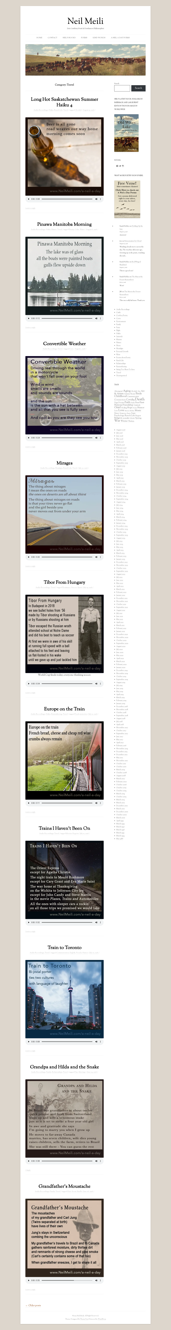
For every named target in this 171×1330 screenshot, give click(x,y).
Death (140, 399)
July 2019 (119, 685)
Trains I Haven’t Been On (64, 828)
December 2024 (122, 490)
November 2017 (122, 728)
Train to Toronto (64, 947)
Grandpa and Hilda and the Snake (64, 1067)
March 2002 (120, 803)
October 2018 (121, 712)
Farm (118, 327)
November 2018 (122, 709)
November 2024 (122, 493)
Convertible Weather (64, 344)
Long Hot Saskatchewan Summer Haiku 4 (64, 102)
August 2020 (120, 646)
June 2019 (119, 688)
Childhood (120, 396)
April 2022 (120, 586)
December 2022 (122, 562)
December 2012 (121, 755)
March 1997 (120, 827)
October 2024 (121, 496)
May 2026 (119, 439)
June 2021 (119, 616)
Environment (121, 321)
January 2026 (120, 451)
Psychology (119, 415)
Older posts (33, 1305)
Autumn (127, 394)
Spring (138, 418)
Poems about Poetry (123, 357)
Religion (118, 418)
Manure (119, 339)
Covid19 (130, 399)
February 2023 (121, 556)
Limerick (119, 336)
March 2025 (120, 481)
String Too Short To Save (125, 370)
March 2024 (120, 517)
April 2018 (120, 724)
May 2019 (119, 691)
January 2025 (120, 487)
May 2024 (119, 511)
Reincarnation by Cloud (132, 241)
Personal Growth (122, 351)
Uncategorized (121, 376)
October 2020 (121, 640)
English (72, 953)
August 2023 (120, 538)
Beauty (71, 229)
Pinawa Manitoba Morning (64, 224)
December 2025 (121, 454)
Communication (63, 953)
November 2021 (122, 601)
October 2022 (121, 568)
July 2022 (119, 577)
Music (138, 410)
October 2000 (121, 815)
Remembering (56, 714)
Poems (84, 38)
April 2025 (119, 478)
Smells (79, 1191)
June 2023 (119, 544)
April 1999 (120, 821)
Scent (74, 1191)
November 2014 (122, 749)
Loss (116, 411)
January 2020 (120, 667)
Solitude (132, 418)
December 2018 (122, 706)
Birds (139, 394)
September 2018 (122, 715)
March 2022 (120, 589)
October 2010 (121, 767)
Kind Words (99, 38)
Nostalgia (58, 468)
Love (121, 410)
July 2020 (119, 649)
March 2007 (120, 779)
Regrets (75, 833)
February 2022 (121, 592)
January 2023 (120, 559)
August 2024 (120, 502)
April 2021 (119, 622)
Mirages (64, 463)
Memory (127, 411)
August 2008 (121, 776)
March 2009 (120, 770)
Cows (118, 318)
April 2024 (120, 514)
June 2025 (119, 472)
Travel (65, 110)
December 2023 (122, 526)
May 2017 (119, 740)
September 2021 (122, 607)
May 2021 (119, 619)
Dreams (121, 402)
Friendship (128, 405)
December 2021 (121, 598)
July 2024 (119, 505)
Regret (138, 415)
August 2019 (120, 682)
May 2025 (119, 475)
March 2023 (120, 553)
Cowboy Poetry (122, 315)
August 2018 (120, 718)
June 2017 (119, 737)
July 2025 (119, 469)
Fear (137, 402)
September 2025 (122, 463)
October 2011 (121, 764)
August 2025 (120, 466)
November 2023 (122, 529)
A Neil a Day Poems (120, 38)
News (118, 345)
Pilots (118, 354)
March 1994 (120, 836)
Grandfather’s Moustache (65, 1186)
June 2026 (119, 436)
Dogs (116, 402)
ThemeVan (84, 1319)
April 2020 (120, 658)
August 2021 (120, 610)
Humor (85, 953)
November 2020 (122, 637)
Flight (118, 330)
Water (82, 229)
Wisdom (131, 421)
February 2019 (121, 700)
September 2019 (122, 679)
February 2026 (121, 448)
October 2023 (121, 532)
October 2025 (121, 460)
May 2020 (119, 655)
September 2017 (122, 734)
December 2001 (122, 806)
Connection (120, 399)
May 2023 (119, 547)
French (78, 953)
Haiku (51, 110)
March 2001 (120, 809)
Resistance (66, 587)
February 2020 (121, 664)
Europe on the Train (64, 709)
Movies (69, 833)
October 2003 (121, 797)
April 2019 (120, 694)
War (117, 421)
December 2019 (122, 670)
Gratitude (137, 405)
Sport (80, 587)
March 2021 (120, 625)
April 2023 (120, 550)
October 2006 (121, 785)
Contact (52, 38)
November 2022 (122, 565)
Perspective (123, 413)
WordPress (102, 1319)
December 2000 (122, 812)
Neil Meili (85, 22)
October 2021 (121, 604)
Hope (129, 407)
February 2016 (121, 746)
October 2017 (121, 731)
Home (39, 38)
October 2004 (121, 791)
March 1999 (120, 824)
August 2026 (120, 430)
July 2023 (119, 541)
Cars (71, 349)
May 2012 (119, 758)
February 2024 (121, 520)
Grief (117, 407)
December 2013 (121, 752)
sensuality (126, 418)
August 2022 (120, 574)
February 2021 (121, 628)
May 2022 (119, 583)
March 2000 (120, 818)
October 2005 (121, 788)
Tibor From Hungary (64, 582)
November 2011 (122, 761)
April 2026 (120, 442)
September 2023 (122, 535)
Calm (77, 229)
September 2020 (122, 643)
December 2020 (122, 634)
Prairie (133, 413)
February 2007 (121, 782)
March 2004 (120, 794)
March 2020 (120, 661)
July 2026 (119, 433)
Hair (69, 1191)
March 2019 (120, 697)
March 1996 (120, 830)
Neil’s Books (69, 38)
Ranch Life (58, 110)
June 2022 (119, 580)
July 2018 (119, 721)
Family (48, 1072)
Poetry (129, 413)
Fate (76, 1072)
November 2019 (122, 673)
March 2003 (120, 800)
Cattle (118, 312)
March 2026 (120, 445)
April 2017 (120, 743)
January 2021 (120, 631)
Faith (127, 402)
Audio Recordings (41, 110)
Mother (132, 411)
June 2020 (119, 652)
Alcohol (78, 110)
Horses (135, 408)
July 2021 (119, 613)
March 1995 (120, 833)
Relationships (57, 1072)
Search (116, 84)
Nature (53, 229)
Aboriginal (118, 391)
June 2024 (119, 508)
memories (83, 714)
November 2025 (122, 457)
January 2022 (120, 595)
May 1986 (119, 839)
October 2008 (121, 773)
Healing (124, 408)
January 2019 (120, 703)
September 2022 (122, 571)
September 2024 (122, 499)
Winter (124, 421)
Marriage (82, 1072)
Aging (127, 391)
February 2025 (121, 484)
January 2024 (120, 523)
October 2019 (121, 676)
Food (77, 714)
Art (139, 391)
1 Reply (28, 1170)
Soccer (74, 587)
